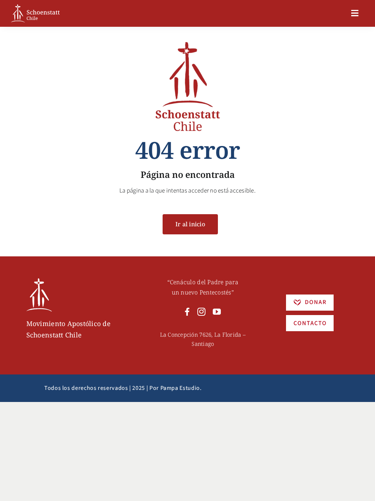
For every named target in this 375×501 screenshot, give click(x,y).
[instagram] (201, 312)
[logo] (35, 7)
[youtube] (217, 312)
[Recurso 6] (39, 281)
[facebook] (187, 312)
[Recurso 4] (310, 318)
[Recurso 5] (310, 297)
